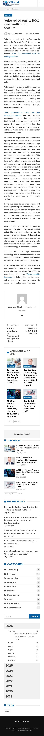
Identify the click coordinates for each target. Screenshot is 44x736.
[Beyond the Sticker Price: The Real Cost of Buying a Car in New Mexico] (14, 363)
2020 (9, 691)
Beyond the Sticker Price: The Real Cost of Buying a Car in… (27, 447)
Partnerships (13, 603)
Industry (11, 591)
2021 (9, 686)
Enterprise (11, 582)
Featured (11, 586)
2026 (9, 626)
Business (8, 15)
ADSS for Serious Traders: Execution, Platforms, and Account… (27, 472)
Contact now (22, 721)
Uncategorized (14, 607)
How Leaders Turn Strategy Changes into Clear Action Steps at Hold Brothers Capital (20, 520)
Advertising (12, 570)
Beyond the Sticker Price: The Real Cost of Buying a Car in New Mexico (26, 636)
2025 (9, 665)
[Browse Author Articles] (22, 299)
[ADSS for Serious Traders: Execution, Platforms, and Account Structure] (14, 393)
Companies (12, 578)
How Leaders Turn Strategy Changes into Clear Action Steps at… (26, 460)
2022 (9, 681)
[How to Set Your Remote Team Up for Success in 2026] (30, 393)
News (9, 599)
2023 (9, 676)
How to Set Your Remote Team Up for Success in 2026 (27, 484)
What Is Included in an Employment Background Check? (13, 335)
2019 (9, 696)
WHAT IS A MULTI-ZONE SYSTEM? (31, 331)
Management (13, 595)
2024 (9, 671)
